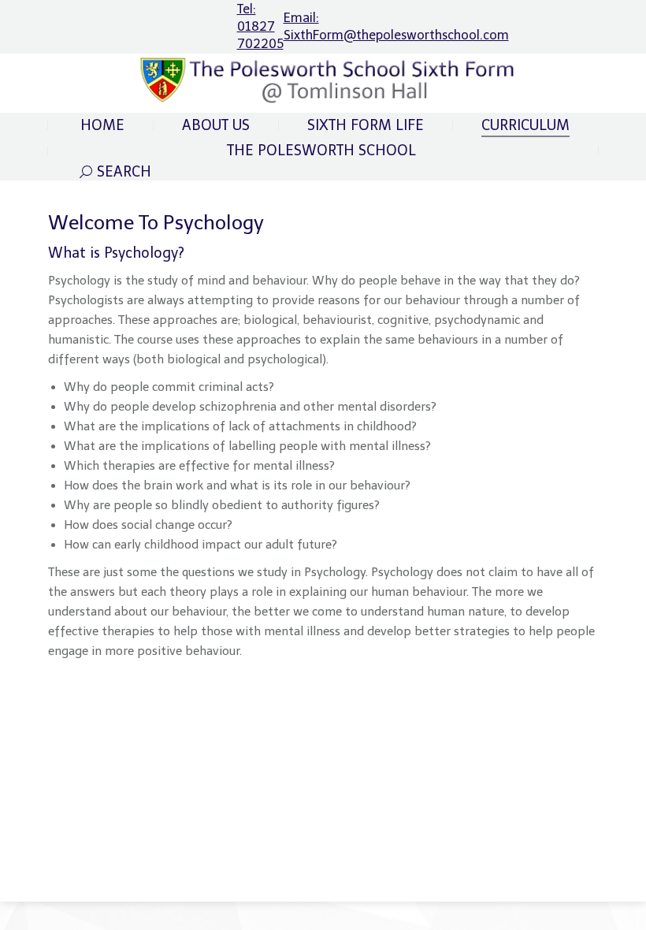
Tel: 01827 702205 (260, 26)
